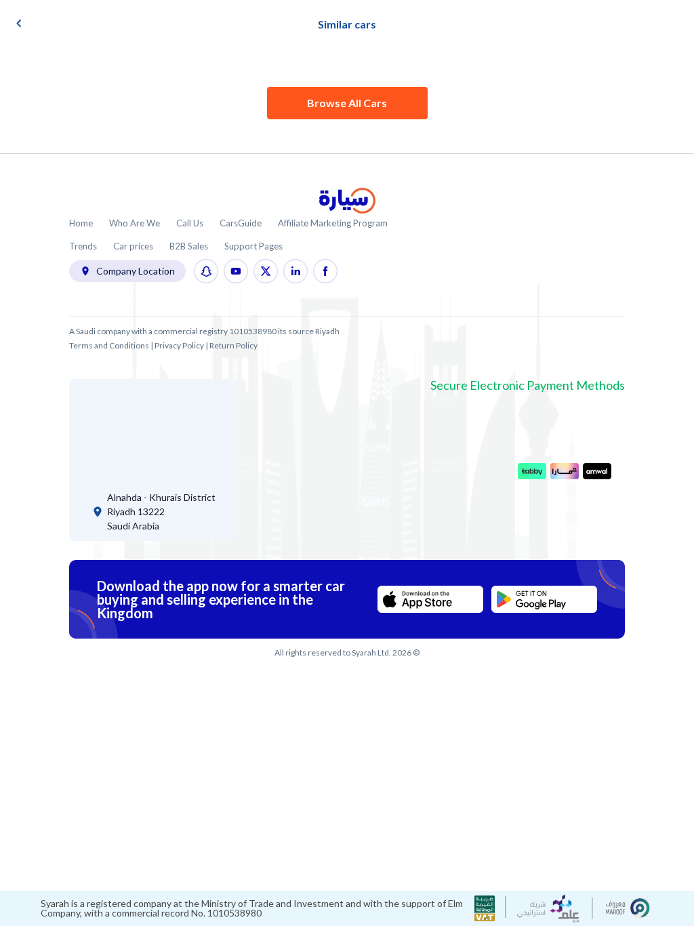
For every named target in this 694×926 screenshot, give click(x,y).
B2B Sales (188, 246)
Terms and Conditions (109, 345)
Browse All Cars (347, 102)
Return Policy (233, 345)
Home (81, 223)
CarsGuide (241, 223)
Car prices (133, 246)
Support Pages (253, 246)
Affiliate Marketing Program (333, 223)
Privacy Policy (179, 345)
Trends (83, 246)
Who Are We (134, 223)
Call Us (189, 223)
